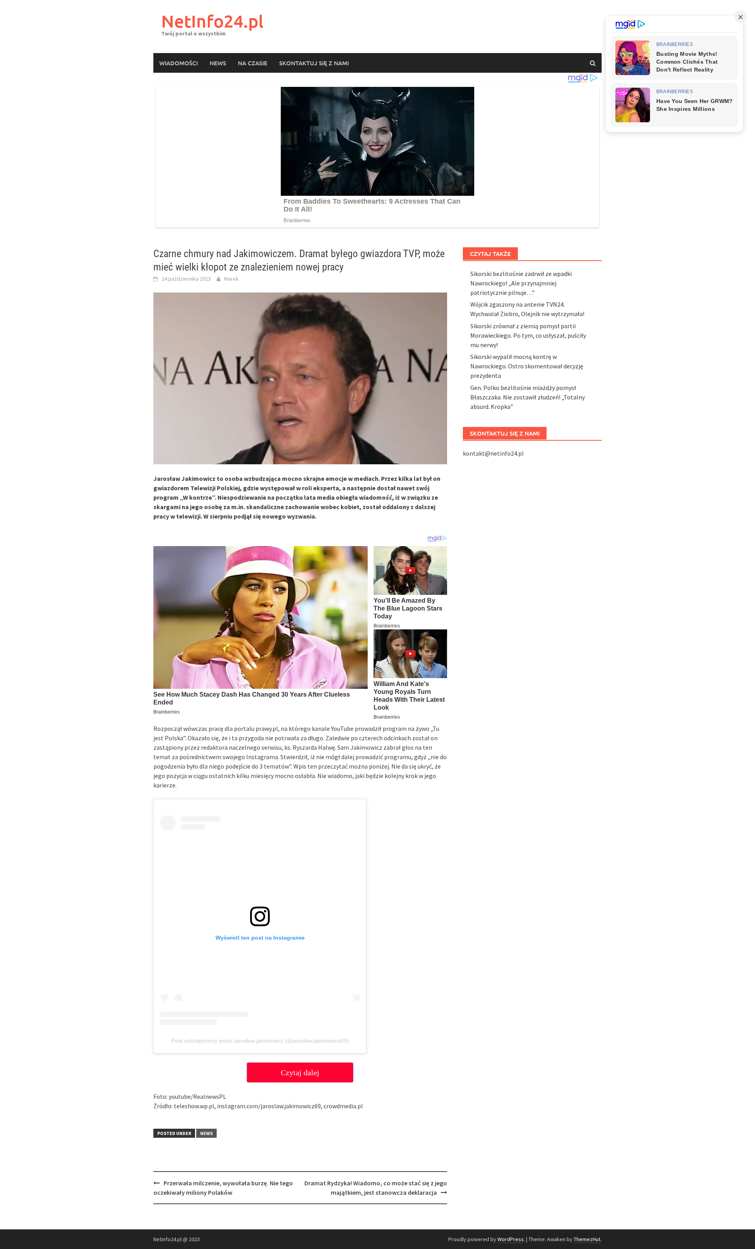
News (218, 63)
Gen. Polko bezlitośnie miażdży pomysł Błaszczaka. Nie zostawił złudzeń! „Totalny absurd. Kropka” (527, 397)
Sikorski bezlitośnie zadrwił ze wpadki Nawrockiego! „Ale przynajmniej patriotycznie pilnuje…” (521, 283)
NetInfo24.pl (212, 21)
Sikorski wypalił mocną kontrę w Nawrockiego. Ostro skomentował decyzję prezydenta (526, 366)
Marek (231, 278)
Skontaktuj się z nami (314, 63)
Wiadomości (178, 63)
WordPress (510, 1239)
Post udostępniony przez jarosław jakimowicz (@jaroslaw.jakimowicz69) (260, 1040)
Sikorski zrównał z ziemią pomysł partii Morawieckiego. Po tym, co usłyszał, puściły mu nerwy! (528, 335)
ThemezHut (587, 1239)
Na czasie (252, 63)
